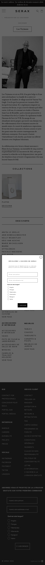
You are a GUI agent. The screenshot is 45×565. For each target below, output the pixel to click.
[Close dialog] (41, 257)
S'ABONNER (22, 305)
